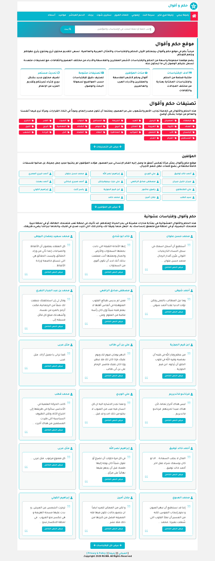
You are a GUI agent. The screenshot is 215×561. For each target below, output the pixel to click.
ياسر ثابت (79, 189)
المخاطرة (115, 132)
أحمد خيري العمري (38, 174)
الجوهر (98, 126)
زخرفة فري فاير (165, 15)
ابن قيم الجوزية (112, 189)
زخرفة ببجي (183, 15)
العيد (135, 121)
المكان (134, 126)
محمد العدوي (181, 497)
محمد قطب (61, 394)
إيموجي (135, 15)
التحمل (152, 132)
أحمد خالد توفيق (182, 174)
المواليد (134, 132)
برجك (90, 15)
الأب (171, 132)
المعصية (61, 126)
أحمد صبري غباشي (74, 181)
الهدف (188, 126)
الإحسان (187, 132)
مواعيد (62, 15)
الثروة (170, 126)
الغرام (170, 138)
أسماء (51, 15)
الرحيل (152, 121)
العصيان (168, 121)
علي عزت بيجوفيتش (109, 181)
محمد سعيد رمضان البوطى (51, 236)
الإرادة (45, 132)
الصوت (62, 121)
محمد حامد (114, 197)
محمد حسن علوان (74, 174)
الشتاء (80, 126)
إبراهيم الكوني (40, 189)
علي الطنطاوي (183, 189)
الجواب (80, 121)
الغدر (45, 121)
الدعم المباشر (77, 15)
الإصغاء (187, 121)
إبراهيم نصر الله (111, 174)
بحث (66, 29)
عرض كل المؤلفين (107, 207)
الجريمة (116, 121)
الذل (64, 132)
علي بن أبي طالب (119, 344)
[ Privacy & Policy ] (97, 553)
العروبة (152, 126)
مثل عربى (63, 344)
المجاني (123, 553)
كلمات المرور (121, 15)
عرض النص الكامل (174, 267)
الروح (117, 126)
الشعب (27, 132)
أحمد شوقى (182, 290)
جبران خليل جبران (182, 181)
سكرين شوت (104, 15)
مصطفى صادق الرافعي (143, 181)
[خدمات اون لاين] (194, 16)
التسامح (97, 121)
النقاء (99, 132)
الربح (45, 126)
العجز (153, 138)
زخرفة (112, 553)
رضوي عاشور (149, 189)
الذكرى (27, 121)
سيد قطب (185, 197)
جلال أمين (150, 197)
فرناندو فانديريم (179, 394)
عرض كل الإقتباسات (107, 545)
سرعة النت (149, 15)
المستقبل (186, 138)
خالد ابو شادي (121, 236)
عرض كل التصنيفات (107, 147)
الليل (28, 126)
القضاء (80, 132)
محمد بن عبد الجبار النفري (52, 290)
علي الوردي (150, 174)
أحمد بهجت (42, 181)
